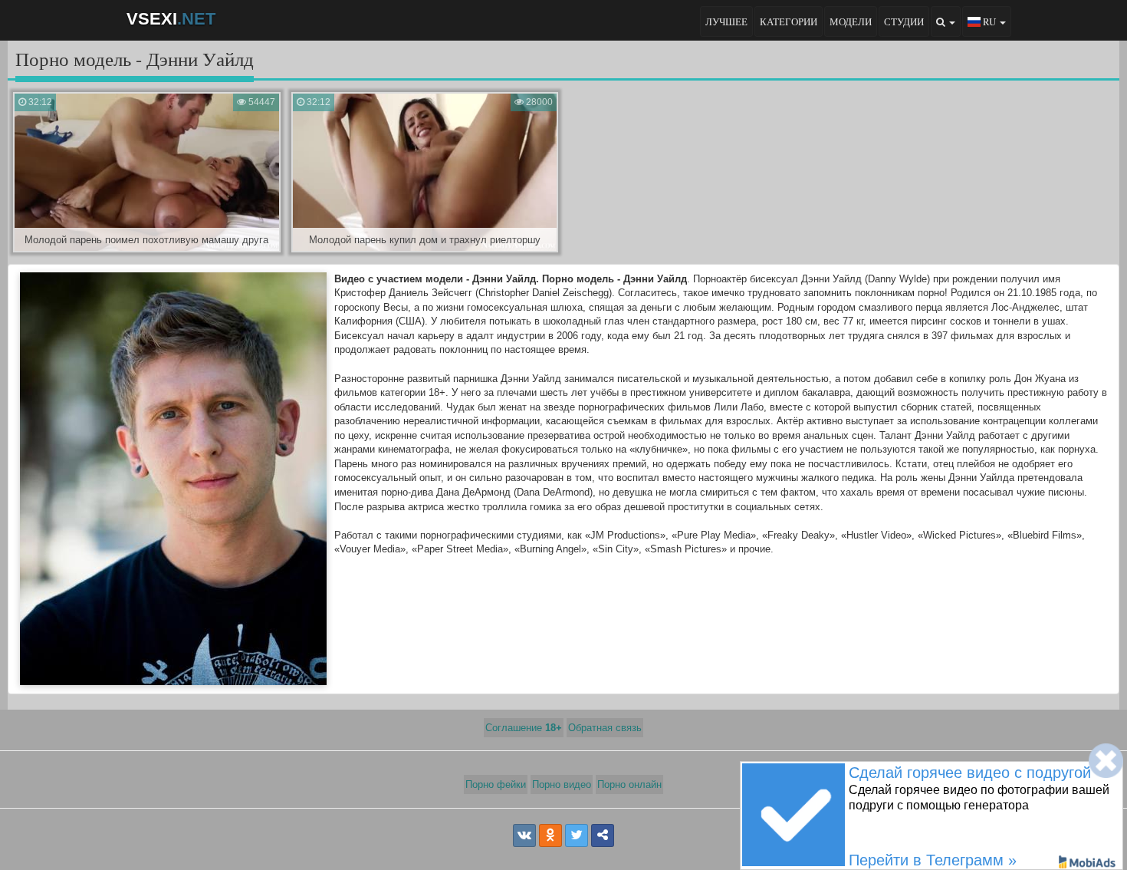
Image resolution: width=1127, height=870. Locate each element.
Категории (788, 21)
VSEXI (171, 18)
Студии (904, 21)
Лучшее (726, 21)
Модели (851, 21)
